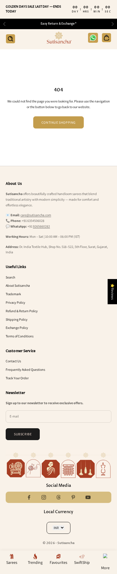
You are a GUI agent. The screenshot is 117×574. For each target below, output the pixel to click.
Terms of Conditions (20, 336)
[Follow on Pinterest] (73, 497)
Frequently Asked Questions (25, 369)
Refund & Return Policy (22, 311)
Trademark (13, 294)
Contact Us (13, 361)
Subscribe (23, 434)
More (105, 567)
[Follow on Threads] (58, 497)
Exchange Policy (17, 327)
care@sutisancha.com (35, 215)
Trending (35, 562)
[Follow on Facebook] (29, 497)
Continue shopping (58, 122)
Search (10, 277)
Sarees (11, 562)
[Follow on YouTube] (88, 497)
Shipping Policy (17, 319)
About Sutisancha (18, 285)
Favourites (58, 562)
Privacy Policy (15, 302)
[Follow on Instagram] (44, 497)
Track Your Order (17, 378)
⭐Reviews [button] (112, 292)
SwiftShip (82, 562)
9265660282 (41, 226)
